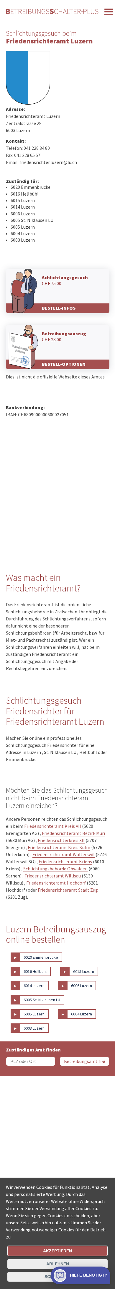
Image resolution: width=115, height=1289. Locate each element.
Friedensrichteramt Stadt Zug (68, 890)
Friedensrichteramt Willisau (52, 876)
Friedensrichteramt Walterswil (63, 854)
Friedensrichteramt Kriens (65, 861)
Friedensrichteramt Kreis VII (52, 826)
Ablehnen (57, 1264)
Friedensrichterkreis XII (61, 840)
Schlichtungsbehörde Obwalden (55, 869)
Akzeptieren (57, 1251)
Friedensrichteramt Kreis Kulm (59, 847)
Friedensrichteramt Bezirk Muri (73, 833)
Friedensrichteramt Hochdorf (56, 883)
